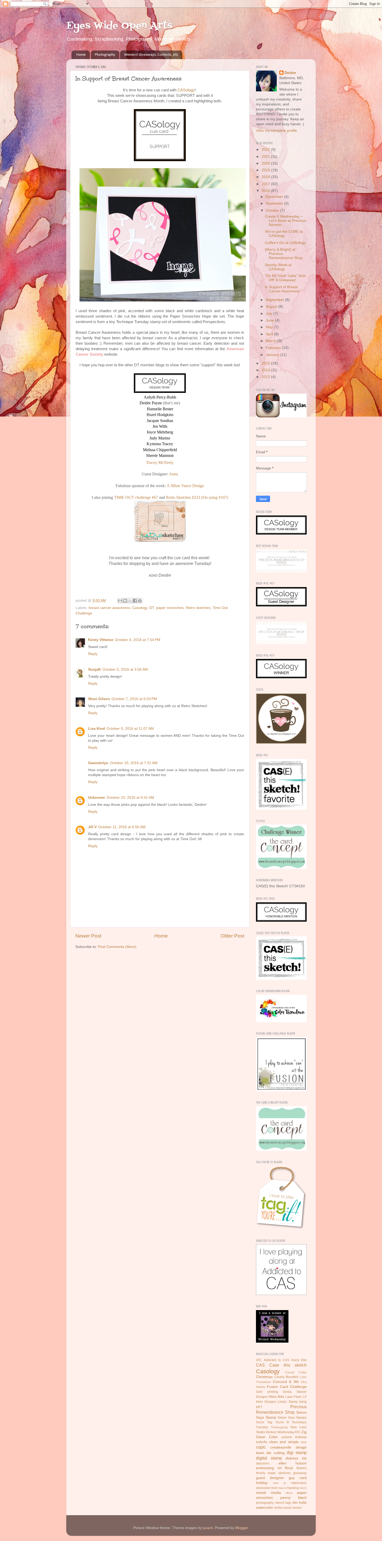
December (275, 197)
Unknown (96, 798)
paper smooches (170, 608)
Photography (105, 55)
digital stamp (269, 1458)
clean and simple (284, 1442)
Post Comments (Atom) (117, 947)
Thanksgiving (279, 1427)
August (272, 307)
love (274, 1488)
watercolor (264, 1507)
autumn (286, 1437)
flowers (302, 1468)
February (274, 348)
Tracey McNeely (160, 462)
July (269, 314)
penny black (293, 1498)
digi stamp (297, 1452)
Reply (92, 654)
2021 (266, 157)
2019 (266, 170)
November (275, 203)
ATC (259, 1360)
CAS (260, 1365)
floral (289, 1468)
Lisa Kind (96, 729)
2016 (266, 191)
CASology (186, 90)
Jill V (92, 827)
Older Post (232, 936)
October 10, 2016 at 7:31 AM (133, 763)
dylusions (262, 1463)
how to (279, 1483)
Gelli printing (267, 1392)
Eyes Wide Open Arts (119, 26)
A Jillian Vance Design (185, 485)
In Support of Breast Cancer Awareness (282, 289)
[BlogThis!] (125, 600)
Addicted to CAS (276, 1360)
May (270, 327)
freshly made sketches (273, 1473)
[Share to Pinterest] (139, 600)
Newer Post (88, 936)
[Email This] (120, 600)
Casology (139, 608)
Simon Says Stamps (292, 1417)
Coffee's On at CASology (285, 243)
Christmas (264, 1377)
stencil (279, 1503)
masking (293, 1488)
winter (278, 1507)
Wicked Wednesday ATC (283, 1432)
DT (151, 608)
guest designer (270, 1478)
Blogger (241, 1528)
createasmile (280, 1447)
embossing (265, 1468)
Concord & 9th (286, 1382)
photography (265, 1503)
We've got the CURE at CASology (284, 234)
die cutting (275, 1453)
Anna (173, 474)
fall (280, 1468)
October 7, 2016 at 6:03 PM (134, 699)
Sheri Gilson (99, 699)
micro (303, 1487)
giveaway (300, 1473)
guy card (298, 1478)
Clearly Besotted (286, 1377)
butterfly (261, 1442)
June (270, 320)
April (270, 334)
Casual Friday (296, 1372)
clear (303, 1442)
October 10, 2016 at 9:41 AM (130, 798)
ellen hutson (293, 1463)
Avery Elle (299, 1360)
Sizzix (260, 1422)
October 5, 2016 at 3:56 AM (125, 669)
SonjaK (94, 669)
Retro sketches (198, 608)
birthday (301, 1437)
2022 (266, 150)
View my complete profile (276, 131)
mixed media (268, 1493)
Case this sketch (288, 1365)
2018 (266, 177)
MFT (259, 1407)
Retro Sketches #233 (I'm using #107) (197, 497)
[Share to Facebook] (134, 600)
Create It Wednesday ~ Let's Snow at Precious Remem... (285, 221)
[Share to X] (130, 600)
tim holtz (300, 1503)
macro (282, 1487)
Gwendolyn (98, 763)
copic (261, 1447)
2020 (266, 163)
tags (288, 1503)
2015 (266, 363)
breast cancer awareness (109, 608)
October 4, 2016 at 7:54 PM (137, 640)
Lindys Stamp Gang (292, 1402)
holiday (262, 1483)
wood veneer (293, 1507)
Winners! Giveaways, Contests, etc (151, 55)
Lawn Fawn (293, 1397)
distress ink (296, 1458)
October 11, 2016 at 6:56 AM (122, 827)
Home (81, 55)
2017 (266, 184)
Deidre (290, 73)
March (271, 341)
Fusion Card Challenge (287, 1387)
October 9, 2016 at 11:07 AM (130, 729)
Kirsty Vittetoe (100, 640)
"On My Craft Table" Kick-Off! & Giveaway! (286, 278)
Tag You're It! (278, 1422)
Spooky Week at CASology (278, 267)
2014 (266, 370)
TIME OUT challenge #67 (136, 497)
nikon (289, 1492)
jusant (208, 1528)
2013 (266, 377)
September (275, 300)
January (273, 355)
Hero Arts (276, 1397)
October (273, 210)
